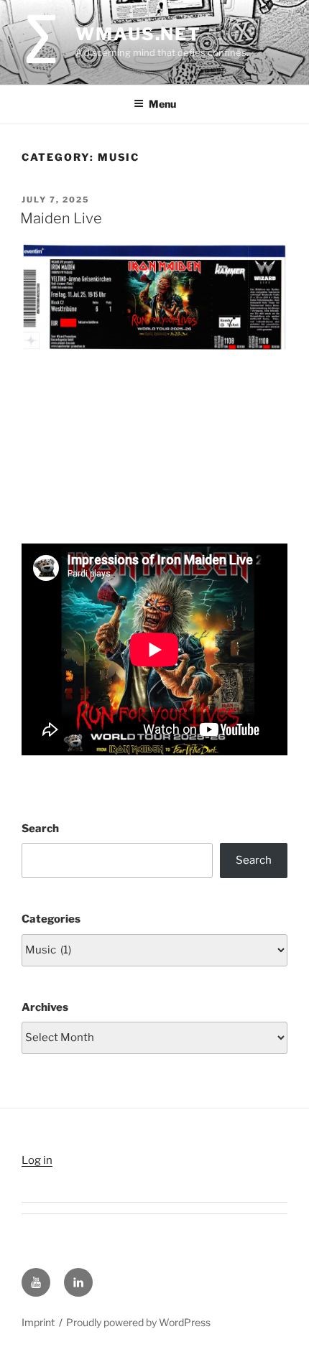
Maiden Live (61, 218)
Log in (37, 1160)
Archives (45, 1007)
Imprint (38, 1322)
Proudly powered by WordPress (138, 1322)
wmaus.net (138, 34)
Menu (162, 104)
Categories (51, 919)
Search (40, 828)
